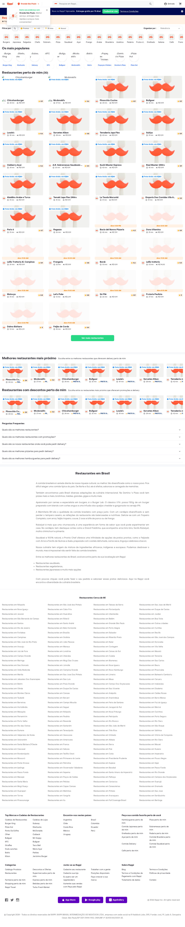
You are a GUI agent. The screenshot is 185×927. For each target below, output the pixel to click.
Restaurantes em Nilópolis (59, 712)
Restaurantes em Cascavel (13, 749)
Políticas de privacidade (159, 873)
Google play (94, 900)
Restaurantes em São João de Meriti (109, 726)
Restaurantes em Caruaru (150, 679)
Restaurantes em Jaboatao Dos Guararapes (21, 679)
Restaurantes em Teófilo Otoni (61, 754)
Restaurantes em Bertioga (150, 800)
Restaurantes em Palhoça (105, 777)
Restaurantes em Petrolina (59, 763)
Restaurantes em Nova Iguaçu (15, 609)
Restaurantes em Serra (104, 744)
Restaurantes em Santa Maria (15, 782)
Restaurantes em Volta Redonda (16, 670)
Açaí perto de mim (130, 837)
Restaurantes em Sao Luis (59, 679)
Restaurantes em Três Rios (105, 730)
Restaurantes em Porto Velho (14, 721)
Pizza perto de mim (157, 820)
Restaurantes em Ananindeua (106, 698)
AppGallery (118, 900)
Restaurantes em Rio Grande (152, 772)
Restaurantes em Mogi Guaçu (15, 786)
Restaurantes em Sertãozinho (152, 795)
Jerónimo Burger (40, 856)
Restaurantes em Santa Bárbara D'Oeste (19, 744)
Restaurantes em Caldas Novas (152, 693)
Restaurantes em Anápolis (105, 693)
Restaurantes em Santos (12, 623)
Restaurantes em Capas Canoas (62, 786)
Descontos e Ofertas (42, 869)
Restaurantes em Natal (103, 642)
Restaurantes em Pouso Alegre (152, 758)
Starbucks (37, 827)
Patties (36, 853)
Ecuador (94, 827)
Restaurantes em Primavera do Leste (64, 758)
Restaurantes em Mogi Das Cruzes (63, 660)
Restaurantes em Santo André (61, 623)
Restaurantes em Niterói (58, 619)
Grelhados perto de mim (132, 833)
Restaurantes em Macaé (150, 744)
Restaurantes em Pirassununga (15, 800)
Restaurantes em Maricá (150, 707)
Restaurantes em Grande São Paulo (109, 623)
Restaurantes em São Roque (151, 726)
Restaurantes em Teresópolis (60, 730)
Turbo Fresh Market (41, 887)
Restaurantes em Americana (60, 740)
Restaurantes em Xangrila (59, 795)
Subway (36, 823)
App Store (70, 900)
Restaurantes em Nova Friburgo (107, 712)
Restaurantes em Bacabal (105, 768)
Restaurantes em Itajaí (149, 763)
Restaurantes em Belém (104, 619)
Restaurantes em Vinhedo (105, 735)
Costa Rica (68, 827)
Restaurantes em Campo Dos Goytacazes (112, 684)
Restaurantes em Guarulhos (60, 614)
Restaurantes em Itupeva (104, 763)
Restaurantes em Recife (149, 633)
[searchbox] (102, 4)
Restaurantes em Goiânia (59, 637)
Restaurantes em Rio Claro (151, 740)
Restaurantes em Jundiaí (150, 614)
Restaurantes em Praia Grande (61, 684)
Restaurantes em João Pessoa (61, 642)
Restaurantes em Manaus (59, 647)
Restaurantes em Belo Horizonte (62, 628)
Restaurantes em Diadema (150, 688)
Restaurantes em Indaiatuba (151, 684)
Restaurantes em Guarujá (150, 782)
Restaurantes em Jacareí (13, 614)
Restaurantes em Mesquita (13, 712)
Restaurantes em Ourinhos (151, 712)
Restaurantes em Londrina (59, 651)
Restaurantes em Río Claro (151, 721)
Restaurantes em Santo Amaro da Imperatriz (113, 772)
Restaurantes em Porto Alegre (107, 628)
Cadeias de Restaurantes (16, 820)
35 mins (50, 28)
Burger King (10, 823)
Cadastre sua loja (70, 873)
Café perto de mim (130, 850)
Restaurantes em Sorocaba (151, 642)
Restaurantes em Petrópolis (106, 716)
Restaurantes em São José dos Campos (156, 637)
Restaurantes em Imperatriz (151, 754)
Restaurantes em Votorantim (14, 740)
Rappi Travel (10, 887)
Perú (93, 831)
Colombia (95, 823)
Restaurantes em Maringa (13, 660)
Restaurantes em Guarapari (14, 791)
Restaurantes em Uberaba (59, 656)
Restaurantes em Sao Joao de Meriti (155, 605)
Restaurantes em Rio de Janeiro (16, 628)
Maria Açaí (37, 849)
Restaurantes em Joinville (59, 665)
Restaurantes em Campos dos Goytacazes (158, 777)
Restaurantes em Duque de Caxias (154, 609)
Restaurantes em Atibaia (104, 740)
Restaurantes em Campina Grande (63, 670)
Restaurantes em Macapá (13, 777)
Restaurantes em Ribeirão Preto (108, 637)
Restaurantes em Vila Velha (151, 647)
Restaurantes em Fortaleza (13, 633)
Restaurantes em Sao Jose (151, 791)
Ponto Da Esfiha (12, 831)
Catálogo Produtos (13, 869)
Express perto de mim (42, 880)
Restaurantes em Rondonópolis (15, 754)
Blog (124, 869)
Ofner (7, 834)
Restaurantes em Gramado (151, 786)
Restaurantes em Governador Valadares (65, 768)
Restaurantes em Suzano (150, 749)
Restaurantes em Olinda (12, 688)
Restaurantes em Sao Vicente (107, 688)
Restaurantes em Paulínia (59, 716)
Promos (26, 28)
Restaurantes (11, 873)
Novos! (63, 28)
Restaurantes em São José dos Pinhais (65, 605)
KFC (7, 842)
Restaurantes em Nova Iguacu (107, 665)
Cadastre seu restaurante (74, 869)
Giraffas (8, 845)
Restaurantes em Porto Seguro (152, 716)
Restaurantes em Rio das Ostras (16, 726)
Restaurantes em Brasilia (59, 633)
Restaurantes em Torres (12, 795)
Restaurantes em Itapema (59, 772)
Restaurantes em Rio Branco (106, 721)
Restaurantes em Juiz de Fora (15, 651)
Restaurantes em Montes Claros (16, 693)
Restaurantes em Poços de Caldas (63, 777)
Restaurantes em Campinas (14, 637)
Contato (152, 880)
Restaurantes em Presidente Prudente (110, 758)
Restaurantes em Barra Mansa (152, 698)
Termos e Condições (129, 11)
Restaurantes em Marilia (12, 674)
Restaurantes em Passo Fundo (152, 768)
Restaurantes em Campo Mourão (62, 702)
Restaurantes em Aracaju (13, 647)
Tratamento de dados (131, 880)
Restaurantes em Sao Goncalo (15, 665)
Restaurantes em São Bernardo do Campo (20, 619)
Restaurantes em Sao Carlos (151, 660)
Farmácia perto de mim (15, 880)
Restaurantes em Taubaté (13, 698)
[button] (28, 4)
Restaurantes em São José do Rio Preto (19, 642)
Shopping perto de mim (15, 883)
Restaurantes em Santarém (60, 726)
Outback (36, 834)
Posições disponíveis (100, 873)
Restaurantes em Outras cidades (153, 623)
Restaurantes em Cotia (104, 754)
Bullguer (8, 838)
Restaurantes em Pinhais (104, 791)
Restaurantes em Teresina (150, 656)
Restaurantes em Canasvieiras (107, 786)
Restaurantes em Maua (104, 679)
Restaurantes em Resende (59, 721)
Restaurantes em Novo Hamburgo (108, 670)
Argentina (67, 820)
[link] (23, 90)
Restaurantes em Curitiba (150, 628)
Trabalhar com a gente (100, 869)
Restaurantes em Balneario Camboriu (155, 674)
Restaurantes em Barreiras (14, 702)
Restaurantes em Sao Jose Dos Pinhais (65, 674)
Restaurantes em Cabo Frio (60, 609)
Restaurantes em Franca (58, 744)
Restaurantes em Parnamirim (14, 716)
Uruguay (66, 834)
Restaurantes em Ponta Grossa (15, 763)
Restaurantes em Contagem (106, 647)
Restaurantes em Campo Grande (16, 656)
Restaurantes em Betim (12, 684)
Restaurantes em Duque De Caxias (63, 688)
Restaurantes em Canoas (59, 693)
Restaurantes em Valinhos (150, 730)
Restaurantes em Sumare (13, 730)
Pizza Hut (9, 827)
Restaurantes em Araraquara (106, 795)
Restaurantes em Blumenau (105, 660)
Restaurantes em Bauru (149, 665)
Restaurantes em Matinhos (59, 791)
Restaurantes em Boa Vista (151, 619)
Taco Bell (37, 845)
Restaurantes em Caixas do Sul (107, 651)
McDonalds (38, 831)
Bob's (7, 853)
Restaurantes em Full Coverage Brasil (110, 800)
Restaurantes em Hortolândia (14, 707)
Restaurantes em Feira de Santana (108, 702)
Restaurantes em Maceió (150, 651)
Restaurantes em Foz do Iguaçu (153, 702)
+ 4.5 (38, 28)
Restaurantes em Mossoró (13, 758)
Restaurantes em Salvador (105, 633)
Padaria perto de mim (158, 833)
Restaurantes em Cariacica (105, 782)
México (66, 831)
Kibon (7, 856)
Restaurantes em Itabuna (58, 749)
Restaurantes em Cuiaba (104, 656)
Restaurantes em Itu (56, 800)
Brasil (93, 820)
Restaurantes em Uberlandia (106, 614)
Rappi (6, 21)
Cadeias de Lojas (40, 820)
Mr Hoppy (37, 838)
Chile (65, 823)
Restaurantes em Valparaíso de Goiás (18, 735)
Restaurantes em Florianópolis (107, 609)
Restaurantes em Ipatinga (13, 768)
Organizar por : (150, 28)
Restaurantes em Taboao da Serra (108, 605)
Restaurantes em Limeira (104, 674)
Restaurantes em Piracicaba (151, 670)
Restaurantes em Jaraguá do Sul (108, 707)
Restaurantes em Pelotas (59, 782)
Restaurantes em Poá (103, 749)
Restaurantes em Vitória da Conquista (155, 735)
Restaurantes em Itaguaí (58, 707)
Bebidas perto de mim (42, 883)
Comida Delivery (129, 844)
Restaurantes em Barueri (59, 698)
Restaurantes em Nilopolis (13, 605)
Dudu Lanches (11, 849)
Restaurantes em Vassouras (60, 735)
